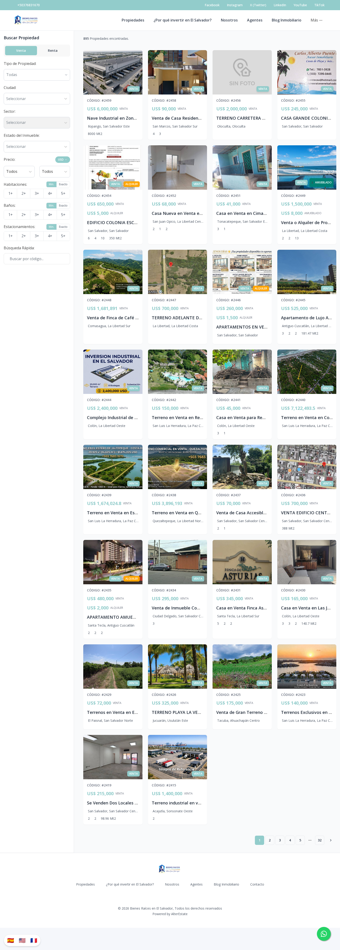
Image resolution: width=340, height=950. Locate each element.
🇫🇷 (33, 940)
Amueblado (312, 213)
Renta (53, 50)
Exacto (63, 184)
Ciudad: (10, 87)
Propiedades (133, 20)
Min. (51, 184)
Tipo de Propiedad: (20, 63)
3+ (37, 193)
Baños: (9, 205)
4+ (50, 193)
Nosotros (229, 20)
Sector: (9, 111)
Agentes (255, 20)
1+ (10, 193)
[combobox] (6, 98)
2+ (24, 193)
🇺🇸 (22, 940)
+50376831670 (28, 5)
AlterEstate (179, 914)
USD (61, 159)
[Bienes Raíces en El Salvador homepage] (27, 20)
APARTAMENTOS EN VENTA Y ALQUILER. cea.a (263, 327)
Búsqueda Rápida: (19, 247)
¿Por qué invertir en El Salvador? (183, 20)
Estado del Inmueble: (22, 135)
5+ (63, 193)
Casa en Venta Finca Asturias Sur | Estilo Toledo (265, 608)
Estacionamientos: (19, 226)
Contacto (257, 884)
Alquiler (116, 213)
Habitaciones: (15, 184)
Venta (21, 50)
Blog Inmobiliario (286, 20)
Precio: (9, 159)
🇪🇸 (10, 940)
